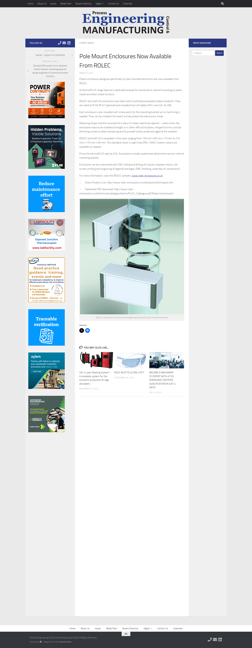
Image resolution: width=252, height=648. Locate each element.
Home (30, 3)
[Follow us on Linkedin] (69, 43)
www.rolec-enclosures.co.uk (147, 175)
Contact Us (113, 3)
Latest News (86, 43)
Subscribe (127, 3)
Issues (53, 3)
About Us (41, 3)
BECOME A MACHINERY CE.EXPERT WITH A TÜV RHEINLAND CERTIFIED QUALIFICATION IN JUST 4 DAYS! (162, 380)
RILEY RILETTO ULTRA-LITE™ (129, 372)
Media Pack (65, 3)
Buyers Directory (84, 3)
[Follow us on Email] (64, 43)
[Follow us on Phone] (59, 43)
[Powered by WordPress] (41, 642)
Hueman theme (65, 642)
